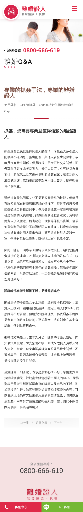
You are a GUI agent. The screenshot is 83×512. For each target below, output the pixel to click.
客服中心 (21, 507)
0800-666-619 (41, 50)
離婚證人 (34, 8)
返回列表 (41, 422)
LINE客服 (63, 507)
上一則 (24, 422)
